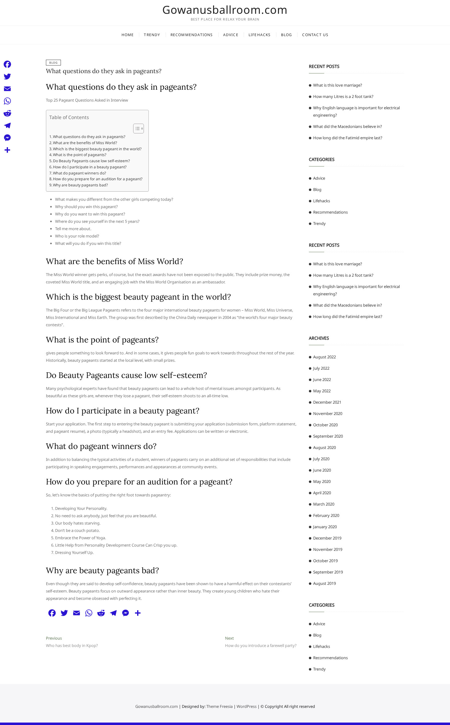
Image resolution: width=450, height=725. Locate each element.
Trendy (152, 34)
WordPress (247, 706)
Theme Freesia (219, 706)
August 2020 (324, 447)
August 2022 (324, 357)
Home (128, 34)
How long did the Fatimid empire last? (347, 137)
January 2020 (325, 526)
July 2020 (321, 459)
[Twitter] (7, 76)
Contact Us (315, 34)
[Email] (7, 89)
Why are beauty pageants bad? (80, 185)
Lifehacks (260, 34)
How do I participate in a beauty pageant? (89, 167)
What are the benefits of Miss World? (85, 142)
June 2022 (322, 379)
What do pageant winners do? (79, 173)
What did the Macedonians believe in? (347, 126)
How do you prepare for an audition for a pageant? (97, 178)
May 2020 (322, 481)
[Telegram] (7, 125)
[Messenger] (7, 138)
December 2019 (327, 538)
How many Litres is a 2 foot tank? (343, 96)
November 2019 (327, 549)
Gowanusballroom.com (225, 10)
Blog (286, 34)
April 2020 (322, 492)
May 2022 (322, 391)
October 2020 (325, 425)
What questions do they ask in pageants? (103, 71)
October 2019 (325, 560)
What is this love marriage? (337, 85)
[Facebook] (7, 64)
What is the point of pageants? (79, 154)
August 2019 (324, 583)
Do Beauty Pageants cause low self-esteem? (91, 160)
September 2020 (328, 436)
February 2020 (326, 515)
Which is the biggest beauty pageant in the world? (97, 148)
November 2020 (327, 413)
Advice (230, 34)
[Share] (7, 150)
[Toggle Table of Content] (135, 128)
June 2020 (322, 470)
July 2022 (321, 368)
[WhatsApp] (7, 101)
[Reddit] (7, 113)
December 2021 (327, 402)
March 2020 (323, 504)
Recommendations (192, 34)
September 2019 (328, 572)
